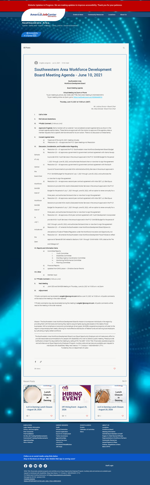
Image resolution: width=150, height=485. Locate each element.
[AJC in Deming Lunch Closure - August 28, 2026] (39, 394)
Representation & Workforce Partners (114, 438)
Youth (58, 427)
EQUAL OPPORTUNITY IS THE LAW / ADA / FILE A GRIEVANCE (42, 481)
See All (124, 381)
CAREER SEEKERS (62, 425)
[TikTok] (45, 466)
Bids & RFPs (106, 447)
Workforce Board (107, 429)
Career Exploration (62, 432)
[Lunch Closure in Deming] (110, 394)
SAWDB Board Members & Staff (112, 434)
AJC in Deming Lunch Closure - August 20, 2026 (111, 408)
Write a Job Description (30, 429)
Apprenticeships (28, 440)
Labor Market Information (31, 427)
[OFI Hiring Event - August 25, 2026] (75, 394)
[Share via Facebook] (35, 362)
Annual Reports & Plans (109, 442)
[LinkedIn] (40, 466)
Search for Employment (63, 434)
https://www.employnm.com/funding (60, 475)
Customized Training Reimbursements (35, 438)
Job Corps (59, 447)
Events (82, 427)
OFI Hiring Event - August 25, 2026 (74, 408)
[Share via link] (41, 362)
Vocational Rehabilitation (64, 444)
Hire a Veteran (28, 442)
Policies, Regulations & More (111, 444)
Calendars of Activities (87, 429)
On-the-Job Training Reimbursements (35, 436)
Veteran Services (61, 440)
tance (66, 436)
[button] (78, 14)
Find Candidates (28, 434)
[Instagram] (30, 466)
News (82, 432)
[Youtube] (35, 466)
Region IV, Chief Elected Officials (112, 436)
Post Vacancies (28, 432)
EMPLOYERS (27, 425)
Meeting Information (108, 432)
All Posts (26, 47)
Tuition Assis (60, 436)
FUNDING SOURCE (29, 479)
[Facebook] (25, 466)
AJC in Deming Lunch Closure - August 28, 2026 (39, 408)
